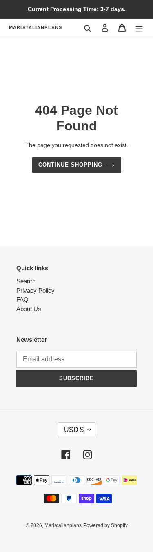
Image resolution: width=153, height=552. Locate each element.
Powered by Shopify (105, 525)
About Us (28, 308)
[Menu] (139, 28)
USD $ (74, 429)
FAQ (22, 299)
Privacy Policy (35, 290)
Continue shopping (70, 165)
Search (25, 281)
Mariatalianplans (35, 27)
